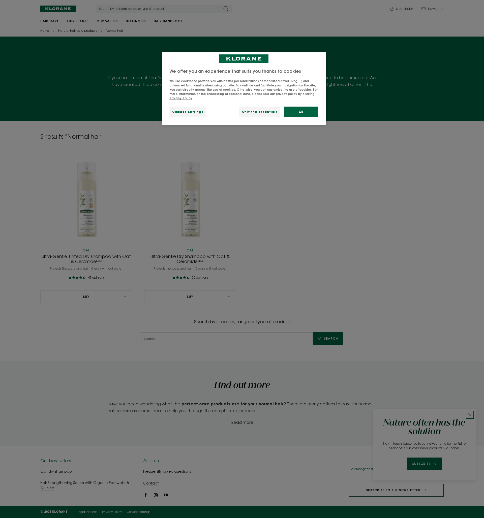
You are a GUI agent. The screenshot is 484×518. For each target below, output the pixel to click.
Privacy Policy (180, 98)
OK (301, 112)
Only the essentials (260, 112)
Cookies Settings (187, 112)
